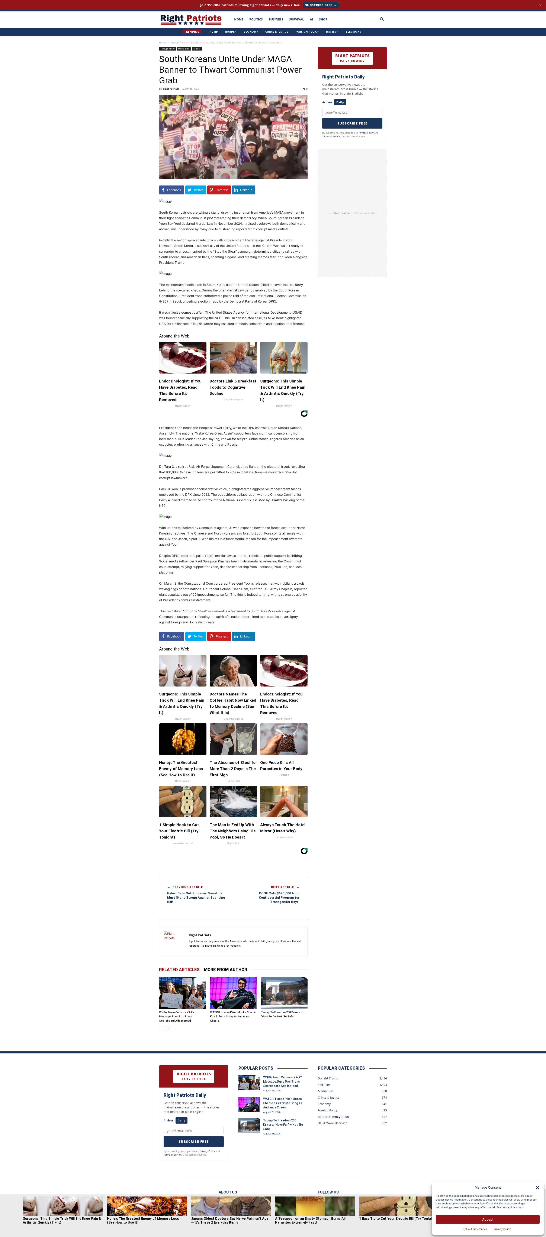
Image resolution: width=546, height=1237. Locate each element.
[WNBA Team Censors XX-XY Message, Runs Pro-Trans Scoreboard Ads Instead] (182, 993)
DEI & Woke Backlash (332, 1123)
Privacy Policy (502, 1229)
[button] (537, 1187)
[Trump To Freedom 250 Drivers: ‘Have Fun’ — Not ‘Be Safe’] (284, 993)
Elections (353, 31)
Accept (488, 1219)
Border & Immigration (333, 1117)
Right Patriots (171, 88)
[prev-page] (161, 1029)
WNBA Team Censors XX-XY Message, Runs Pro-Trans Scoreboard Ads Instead (176, 1016)
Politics (196, 48)
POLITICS (256, 19)
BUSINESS (276, 19)
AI (311, 19)
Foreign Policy (307, 31)
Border (231, 31)
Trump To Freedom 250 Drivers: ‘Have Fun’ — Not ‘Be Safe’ (283, 1125)
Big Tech (332, 31)
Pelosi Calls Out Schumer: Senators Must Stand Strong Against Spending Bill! (196, 897)
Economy (251, 31)
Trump (213, 31)
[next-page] (168, 1029)
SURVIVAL (296, 19)
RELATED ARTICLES (179, 969)
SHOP (323, 19)
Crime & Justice (276, 31)
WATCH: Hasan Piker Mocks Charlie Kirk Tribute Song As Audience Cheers (233, 1016)
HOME (238, 19)
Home (162, 42)
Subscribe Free (352, 123)
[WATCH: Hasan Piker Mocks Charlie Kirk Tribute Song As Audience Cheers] (233, 993)
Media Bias (183, 48)
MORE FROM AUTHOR (225, 969)
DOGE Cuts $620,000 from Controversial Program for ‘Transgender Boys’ (279, 897)
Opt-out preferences (475, 1229)
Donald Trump (328, 1078)
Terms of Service (331, 136)
